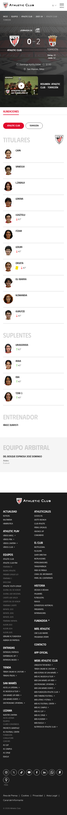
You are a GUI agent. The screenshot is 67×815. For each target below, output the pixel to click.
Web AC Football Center (44, 703)
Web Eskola (39, 723)
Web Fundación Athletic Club (46, 692)
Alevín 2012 (7, 625)
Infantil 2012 (8, 609)
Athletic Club (26, 16)
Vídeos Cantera (9, 543)
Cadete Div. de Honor (11, 601)
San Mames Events (10, 699)
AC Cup (6, 745)
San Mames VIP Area (11, 695)
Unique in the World (42, 665)
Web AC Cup (38, 711)
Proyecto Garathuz (11, 728)
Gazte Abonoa (40, 520)
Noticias (6, 516)
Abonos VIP (39, 531)
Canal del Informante (43, 574)
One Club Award (41, 633)
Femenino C (7, 578)
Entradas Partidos (11, 652)
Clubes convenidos (11, 724)
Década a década (41, 590)
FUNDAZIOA (40, 620)
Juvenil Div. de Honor (11, 590)
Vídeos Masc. (8, 535)
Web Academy (39, 719)
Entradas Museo (10, 660)
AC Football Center (11, 732)
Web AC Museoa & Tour (43, 676)
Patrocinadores (41, 562)
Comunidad (39, 535)
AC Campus (7, 749)
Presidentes (39, 609)
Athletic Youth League (12, 586)
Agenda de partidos (11, 640)
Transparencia (40, 566)
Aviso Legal (51, 795)
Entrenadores (40, 613)
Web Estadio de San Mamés (45, 672)
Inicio (5, 16)
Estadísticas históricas (43, 605)
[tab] (13, 125)
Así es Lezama (8, 718)
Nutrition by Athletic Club (45, 727)
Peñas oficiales (40, 527)
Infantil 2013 (8, 617)
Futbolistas (39, 597)
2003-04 (39, 16)
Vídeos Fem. (7, 539)
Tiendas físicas (9, 675)
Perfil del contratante (43, 578)
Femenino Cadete (10, 605)
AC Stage (6, 753)
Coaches (6, 741)
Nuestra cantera (10, 715)
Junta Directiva (40, 555)
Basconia (7, 582)
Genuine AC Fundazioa (12, 636)
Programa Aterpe (41, 637)
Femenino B (7, 567)
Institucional (39, 547)
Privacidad (38, 795)
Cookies (25, 795)
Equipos (14, 16)
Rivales (37, 601)
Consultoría (8, 738)
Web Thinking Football (43, 696)
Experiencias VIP (9, 656)
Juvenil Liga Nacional (12, 594)
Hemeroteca (8, 523)
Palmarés (38, 594)
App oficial (41, 652)
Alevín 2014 (7, 628)
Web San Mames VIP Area (44, 680)
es (53, 5)
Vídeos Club (8, 547)
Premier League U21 (10, 574)
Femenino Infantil (10, 621)
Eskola (6, 756)
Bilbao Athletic (9, 570)
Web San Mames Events (43, 688)
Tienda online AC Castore (13, 672)
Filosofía (38, 551)
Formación (7, 735)
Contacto (40, 644)
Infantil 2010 (8, 613)
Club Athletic (39, 523)
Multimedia (7, 520)
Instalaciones (39, 559)
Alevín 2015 (7, 632)
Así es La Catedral (10, 687)
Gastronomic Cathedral (13, 703)
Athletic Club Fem (10, 563)
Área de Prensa (40, 570)
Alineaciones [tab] (11, 111)
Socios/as (38, 516)
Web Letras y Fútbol (42, 700)
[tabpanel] (33, 297)
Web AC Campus (40, 707)
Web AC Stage (39, 715)
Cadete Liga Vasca (10, 597)
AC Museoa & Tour (10, 691)
